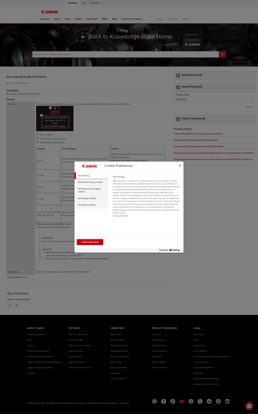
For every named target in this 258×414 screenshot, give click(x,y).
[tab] (91, 175)
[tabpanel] (146, 197)
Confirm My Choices (90, 242)
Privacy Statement (120, 216)
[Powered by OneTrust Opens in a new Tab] (170, 251)
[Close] (180, 165)
